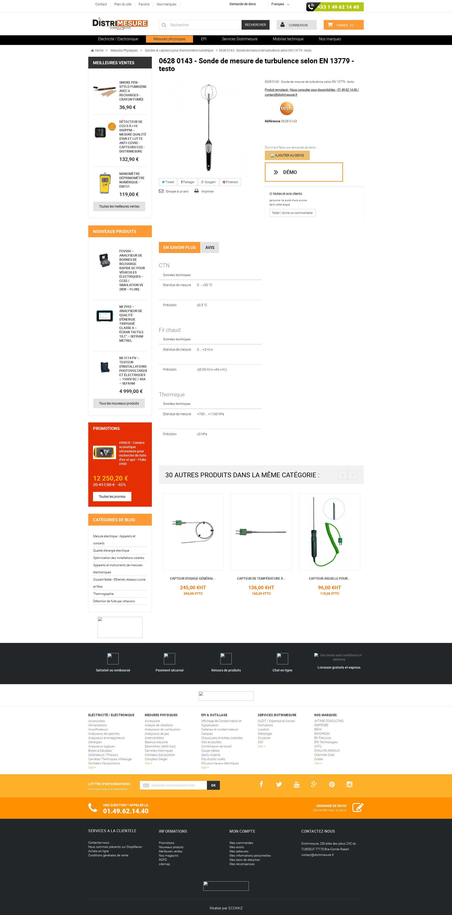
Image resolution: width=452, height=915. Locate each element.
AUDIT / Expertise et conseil (276, 721)
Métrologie (265, 733)
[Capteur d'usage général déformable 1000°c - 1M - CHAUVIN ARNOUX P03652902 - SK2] (193, 532)
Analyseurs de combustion (162, 729)
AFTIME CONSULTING (328, 721)
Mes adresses (239, 851)
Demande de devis (243, 4)
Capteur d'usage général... (193, 578)
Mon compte (242, 831)
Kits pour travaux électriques (220, 763)
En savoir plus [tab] (179, 247)
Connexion (298, 25)
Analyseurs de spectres (104, 733)
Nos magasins (168, 855)
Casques (207, 733)
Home (99, 50)
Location (263, 729)
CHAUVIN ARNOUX (327, 750)
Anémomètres (154, 738)
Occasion (264, 738)
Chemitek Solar (324, 755)
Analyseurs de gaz (157, 733)
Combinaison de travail (216, 746)
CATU (318, 746)
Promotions (106, 428)
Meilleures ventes (113, 62)
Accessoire (152, 721)
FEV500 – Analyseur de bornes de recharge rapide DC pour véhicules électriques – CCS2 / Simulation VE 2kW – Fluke (132, 270)
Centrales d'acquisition (160, 755)
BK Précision (322, 738)
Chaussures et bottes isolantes (222, 738)
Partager (188, 182)
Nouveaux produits (114, 231)
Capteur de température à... (261, 578)
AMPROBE (321, 725)
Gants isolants (211, 755)
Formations (265, 725)
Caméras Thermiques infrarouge (110, 759)
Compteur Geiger (156, 759)
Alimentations (97, 725)
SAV (260, 742)
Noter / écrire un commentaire (292, 213)
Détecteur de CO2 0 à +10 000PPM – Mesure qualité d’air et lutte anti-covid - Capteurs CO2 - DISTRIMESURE (132, 136)
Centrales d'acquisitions (104, 763)
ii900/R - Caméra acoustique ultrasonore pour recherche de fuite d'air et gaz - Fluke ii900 (132, 453)
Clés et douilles (211, 742)
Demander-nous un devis (330, 810)
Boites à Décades (100, 750)
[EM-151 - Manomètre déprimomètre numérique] (104, 183)
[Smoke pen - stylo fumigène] (104, 91)
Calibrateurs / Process (103, 755)
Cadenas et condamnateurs (219, 729)
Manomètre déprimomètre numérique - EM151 (132, 180)
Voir (91, 767)
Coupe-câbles (210, 750)
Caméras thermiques (159, 750)
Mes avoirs (237, 847)
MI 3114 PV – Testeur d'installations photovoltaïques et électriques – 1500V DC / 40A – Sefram (134, 370)
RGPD (163, 860)
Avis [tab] (209, 247)
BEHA (318, 729)
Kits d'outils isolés (213, 759)
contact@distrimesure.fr (317, 855)
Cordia (318, 759)
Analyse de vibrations (159, 725)
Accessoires (96, 721)
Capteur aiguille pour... (330, 578)
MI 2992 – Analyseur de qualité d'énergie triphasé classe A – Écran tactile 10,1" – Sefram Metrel (131, 323)
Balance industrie (156, 742)
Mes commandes (241, 843)
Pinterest (231, 182)
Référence (272, 121)
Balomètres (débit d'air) (160, 746)
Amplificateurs (98, 729)
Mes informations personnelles (250, 855)
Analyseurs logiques (101, 746)
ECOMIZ (235, 908)
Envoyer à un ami (177, 191)
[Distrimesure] (120, 23)
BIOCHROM (322, 733)
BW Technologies (326, 742)
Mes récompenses (242, 864)
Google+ (210, 182)
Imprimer (208, 191)
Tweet (169, 182)
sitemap (164, 864)
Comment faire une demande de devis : (291, 147)
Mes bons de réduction (245, 860)
